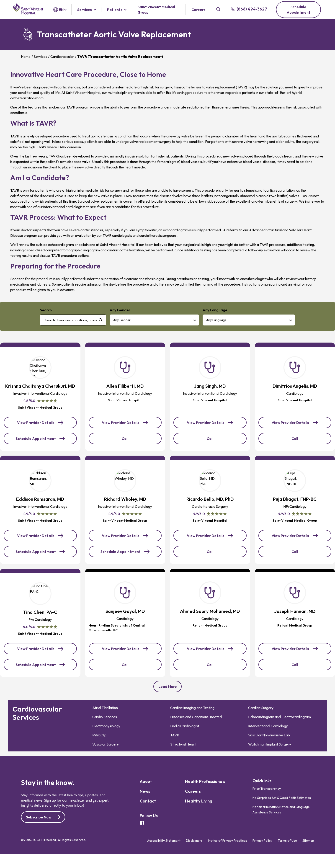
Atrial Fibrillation (105, 707)
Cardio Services (104, 717)
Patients (114, 10)
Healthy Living (198, 801)
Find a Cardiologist (184, 726)
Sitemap (308, 840)
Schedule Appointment (298, 10)
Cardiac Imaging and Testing (192, 707)
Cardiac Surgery (260, 707)
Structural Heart (183, 744)
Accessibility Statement (163, 840)
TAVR (174, 735)
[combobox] (73, 320)
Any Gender (122, 320)
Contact (148, 801)
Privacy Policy (262, 840)
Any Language (216, 320)
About (146, 781)
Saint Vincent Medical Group (156, 10)
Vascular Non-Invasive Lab (269, 735)
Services (84, 10)
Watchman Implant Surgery (269, 744)
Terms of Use (287, 840)
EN (61, 9)
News (145, 791)
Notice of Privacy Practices (227, 840)
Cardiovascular (62, 56)
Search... (47, 310)
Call (132, 440)
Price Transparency (267, 788)
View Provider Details (37, 424)
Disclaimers (194, 840)
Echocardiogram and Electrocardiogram (279, 717)
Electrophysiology (106, 726)
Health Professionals (205, 781)
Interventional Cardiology (268, 726)
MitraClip (99, 735)
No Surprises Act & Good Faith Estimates (282, 797)
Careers (198, 9)
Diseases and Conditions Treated (196, 717)
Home (26, 56)
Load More (167, 686)
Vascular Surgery (105, 744)
